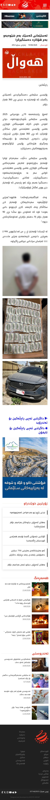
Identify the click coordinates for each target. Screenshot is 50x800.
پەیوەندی (21, 737)
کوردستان (44, 751)
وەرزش (45, 770)
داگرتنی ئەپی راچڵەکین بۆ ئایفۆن (28, 430)
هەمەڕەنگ (20, 763)
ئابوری (45, 760)
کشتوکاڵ (44, 780)
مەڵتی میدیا (43, 773)
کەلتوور (45, 777)
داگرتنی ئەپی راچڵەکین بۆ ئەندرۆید (28, 420)
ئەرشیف (21, 740)
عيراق (46, 754)
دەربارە (22, 734)
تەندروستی (20, 760)
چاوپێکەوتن (20, 754)
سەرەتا (22, 731)
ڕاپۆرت (45, 763)
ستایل (22, 757)
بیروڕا (23, 751)
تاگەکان (45, 783)
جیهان (45, 757)
